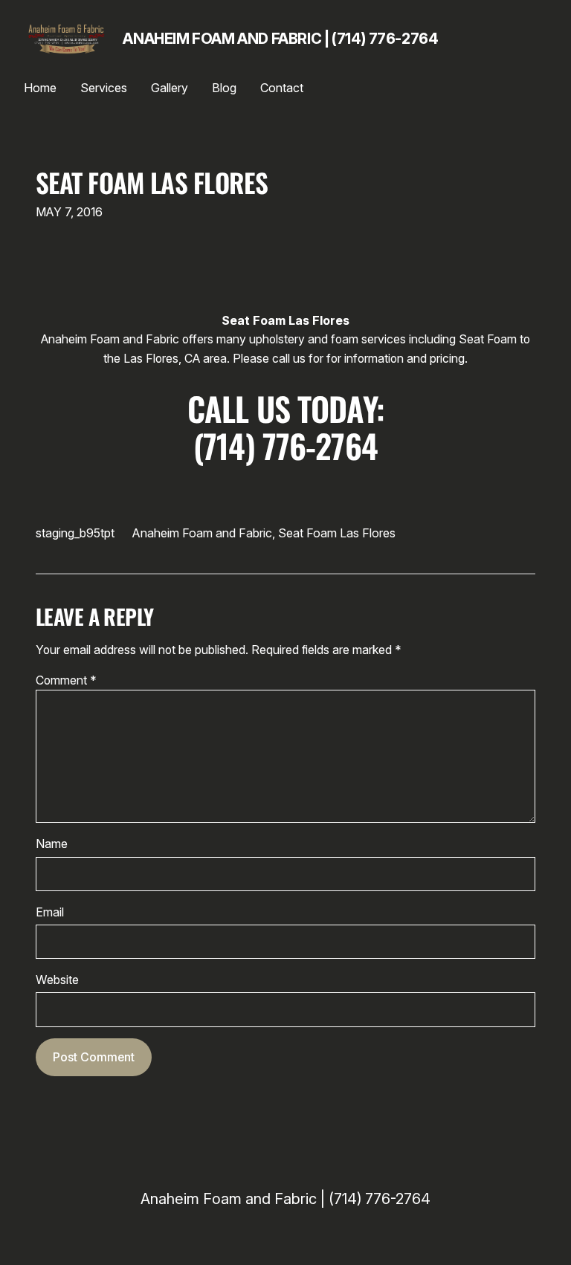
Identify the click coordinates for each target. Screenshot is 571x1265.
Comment (66, 680)
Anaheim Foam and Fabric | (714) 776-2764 (280, 39)
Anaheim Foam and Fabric (202, 532)
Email (50, 912)
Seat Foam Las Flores (152, 182)
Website (57, 980)
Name (52, 844)
